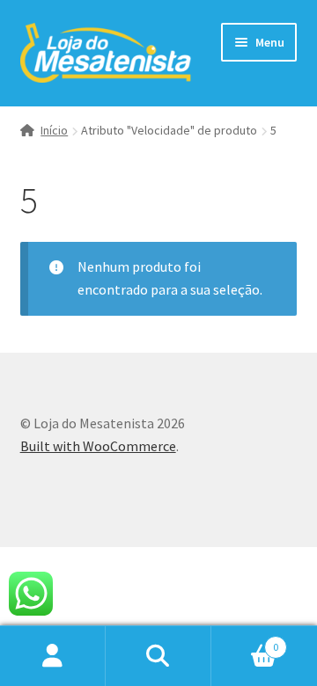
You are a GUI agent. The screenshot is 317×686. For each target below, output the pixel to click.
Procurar (158, 656)
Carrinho (244, 640)
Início (54, 130)
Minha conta (53, 656)
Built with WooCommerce (98, 446)
